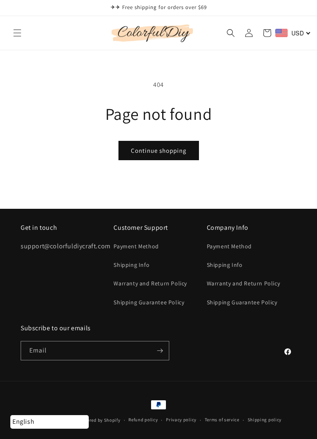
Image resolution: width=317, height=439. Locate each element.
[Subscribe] (160, 350)
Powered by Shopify (99, 420)
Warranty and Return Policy (150, 283)
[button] (17, 33)
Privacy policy (181, 420)
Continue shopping (159, 150)
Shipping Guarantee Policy (149, 302)
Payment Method (136, 246)
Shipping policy (265, 420)
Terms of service (222, 420)
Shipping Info (131, 265)
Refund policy (143, 420)
